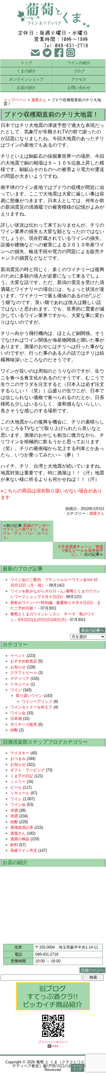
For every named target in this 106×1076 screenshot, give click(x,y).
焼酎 (14, 730)
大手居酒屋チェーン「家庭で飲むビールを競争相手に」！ (80, 550)
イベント (18, 655)
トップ (26, 63)
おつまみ (18, 758)
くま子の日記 (21, 776)
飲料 (14, 845)
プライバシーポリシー (53, 1042)
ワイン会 (18, 713)
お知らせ (18, 667)
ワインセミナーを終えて (31, 707)
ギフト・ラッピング (27, 770)
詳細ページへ (92, 970)
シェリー (18, 781)
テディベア (19, 678)
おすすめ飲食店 (23, 661)
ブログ (79, 71)
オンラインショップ (26, 79)
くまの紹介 (26, 71)
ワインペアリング (37, 701)
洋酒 (14, 810)
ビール (16, 787)
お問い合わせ (78, 87)
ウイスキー (19, 753)
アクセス (79, 79)
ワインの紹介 (78, 63)
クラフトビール (23, 672)
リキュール (19, 684)
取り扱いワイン (29, 695)
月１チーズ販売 (23, 724)
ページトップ (77, 1067)
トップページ (15, 100)
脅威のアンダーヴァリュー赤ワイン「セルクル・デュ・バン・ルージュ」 (26, 531)
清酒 (14, 816)
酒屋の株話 (19, 839)
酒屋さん (39, 100)
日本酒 (16, 718)
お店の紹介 (26, 87)
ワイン (16, 690)
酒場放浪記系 (21, 827)
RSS (55, 1046)
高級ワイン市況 (23, 850)
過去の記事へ (92, 630)
